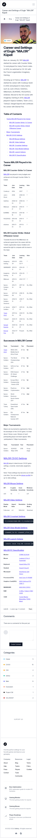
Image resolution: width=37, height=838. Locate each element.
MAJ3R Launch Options (17, 152)
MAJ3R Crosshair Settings (18, 145)
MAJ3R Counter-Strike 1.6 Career (20, 122)
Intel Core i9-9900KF (25, 577)
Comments (9, 616)
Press (5, 769)
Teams (17, 766)
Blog (16, 763)
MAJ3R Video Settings (17, 142)
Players (17, 769)
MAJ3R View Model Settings (19, 149)
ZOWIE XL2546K (24, 554)
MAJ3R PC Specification (17, 155)
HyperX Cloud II (24, 568)
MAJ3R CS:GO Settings (14, 135)
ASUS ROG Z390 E (24, 587)
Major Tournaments (13, 132)
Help (5, 766)
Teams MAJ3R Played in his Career (18, 119)
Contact (6, 773)
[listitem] (8, 40)
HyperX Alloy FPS (24, 564)
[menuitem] (16, 833)
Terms (29, 763)
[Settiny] (5, 744)
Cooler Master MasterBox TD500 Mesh (24, 599)
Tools (17, 773)
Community (18, 776)
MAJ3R (26, 60)
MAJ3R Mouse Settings (17, 139)
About (6, 763)
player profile (25, 475)
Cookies (29, 769)
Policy (29, 766)
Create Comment (16, 644)
